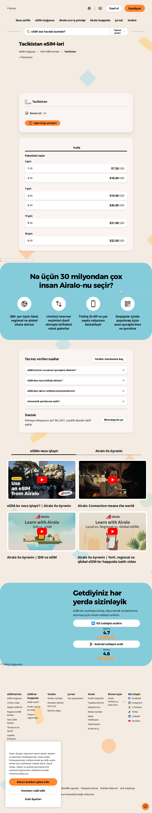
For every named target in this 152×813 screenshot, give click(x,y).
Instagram (137, 702)
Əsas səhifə (23, 20)
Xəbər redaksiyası (93, 718)
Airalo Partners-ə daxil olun (113, 701)
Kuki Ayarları (33, 799)
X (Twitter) (136, 707)
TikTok (135, 711)
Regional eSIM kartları (14, 713)
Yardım (132, 20)
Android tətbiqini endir (108, 644)
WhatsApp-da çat (113, 419)
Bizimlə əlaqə (54, 710)
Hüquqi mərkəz (89, 788)
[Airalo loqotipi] (16, 8)
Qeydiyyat (134, 8)
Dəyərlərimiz (94, 707)
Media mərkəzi (95, 711)
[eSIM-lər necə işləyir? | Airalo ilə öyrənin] (41, 480)
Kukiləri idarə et (109, 788)
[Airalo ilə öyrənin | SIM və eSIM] (41, 531)
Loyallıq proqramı (11, 737)
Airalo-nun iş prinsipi (72, 20)
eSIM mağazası (44, 20)
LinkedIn (136, 716)
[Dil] (89, 8)
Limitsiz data (13, 702)
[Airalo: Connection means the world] (112, 480)
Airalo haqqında (100, 20)
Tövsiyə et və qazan (13, 729)
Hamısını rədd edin (33, 790)
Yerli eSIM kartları (50, 51)
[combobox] (76, 31)
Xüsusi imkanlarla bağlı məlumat (76, 794)
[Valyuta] (100, 8)
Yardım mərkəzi (55, 698)
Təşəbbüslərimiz (96, 702)
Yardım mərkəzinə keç (109, 359)
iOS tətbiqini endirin (109, 623)
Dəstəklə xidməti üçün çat (56, 704)
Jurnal (119, 20)
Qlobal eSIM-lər (14, 707)
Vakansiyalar (94, 724)
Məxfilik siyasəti (70, 788)
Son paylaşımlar (75, 698)
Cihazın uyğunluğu (32, 716)
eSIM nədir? (33, 702)
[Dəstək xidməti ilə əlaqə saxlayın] (145, 806)
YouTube (136, 720)
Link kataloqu (127, 788)
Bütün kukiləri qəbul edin (33, 782)
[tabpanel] (76, 198)
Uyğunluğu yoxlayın (45, 123)
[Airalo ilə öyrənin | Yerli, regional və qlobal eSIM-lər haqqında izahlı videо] (112, 531)
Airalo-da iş (93, 728)
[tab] (76, 147)
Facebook (136, 698)
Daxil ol (113, 8)
